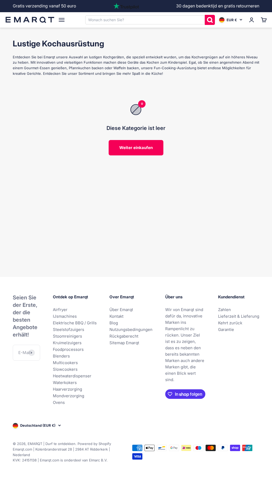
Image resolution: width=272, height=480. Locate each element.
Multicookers (65, 362)
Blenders (61, 356)
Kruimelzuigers (67, 342)
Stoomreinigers (67, 336)
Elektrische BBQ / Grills (75, 322)
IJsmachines (65, 316)
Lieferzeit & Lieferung (238, 316)
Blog (113, 322)
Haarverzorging (67, 389)
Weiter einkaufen (136, 147)
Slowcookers (65, 369)
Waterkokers (65, 382)
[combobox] (145, 19)
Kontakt (116, 316)
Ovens (59, 402)
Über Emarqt (121, 309)
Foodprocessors (68, 349)
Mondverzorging (68, 395)
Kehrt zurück (230, 322)
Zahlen (224, 309)
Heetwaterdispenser (72, 375)
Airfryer (60, 309)
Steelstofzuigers (68, 329)
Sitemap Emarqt (124, 342)
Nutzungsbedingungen (130, 329)
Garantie (226, 329)
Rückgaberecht (123, 336)
